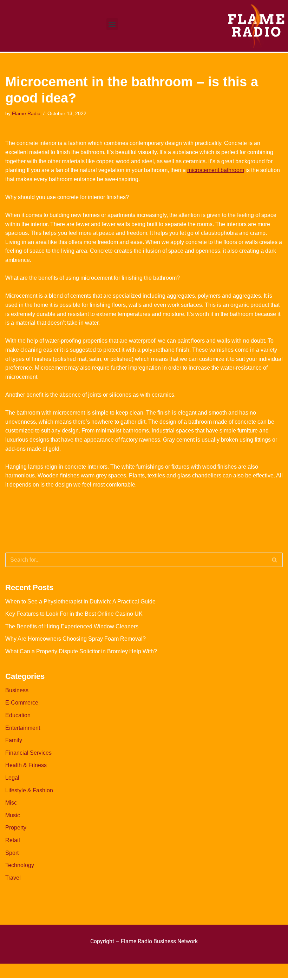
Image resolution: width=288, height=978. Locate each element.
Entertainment (22, 728)
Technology (19, 865)
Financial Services (28, 753)
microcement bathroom (215, 170)
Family (13, 740)
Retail (12, 840)
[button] (112, 24)
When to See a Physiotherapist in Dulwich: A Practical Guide (80, 601)
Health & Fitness (26, 765)
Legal (12, 778)
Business (16, 690)
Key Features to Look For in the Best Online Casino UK (74, 614)
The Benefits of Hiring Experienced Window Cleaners (71, 626)
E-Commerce (21, 703)
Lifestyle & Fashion (29, 790)
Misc (11, 803)
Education (18, 715)
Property (15, 828)
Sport (12, 853)
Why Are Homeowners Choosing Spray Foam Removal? (75, 639)
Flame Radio (26, 113)
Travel (13, 878)
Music (12, 815)
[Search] (275, 560)
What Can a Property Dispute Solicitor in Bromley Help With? (81, 651)
